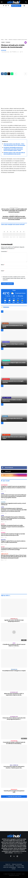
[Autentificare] (24, 6)
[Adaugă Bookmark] (25, 73)
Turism (8, 42)
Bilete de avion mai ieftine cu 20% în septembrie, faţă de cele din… (14, 694)
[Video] (25, 42)
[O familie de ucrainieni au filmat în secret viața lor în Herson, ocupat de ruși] (14, 632)
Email (3, 270)
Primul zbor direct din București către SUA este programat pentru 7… (14, 718)
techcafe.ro (14, 669)
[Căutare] (26, 2)
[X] (8, 5)
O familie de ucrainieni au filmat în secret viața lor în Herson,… (14, 645)
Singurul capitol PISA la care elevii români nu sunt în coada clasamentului (13, 541)
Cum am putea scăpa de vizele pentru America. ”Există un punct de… (14, 767)
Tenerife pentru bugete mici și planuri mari (14, 791)
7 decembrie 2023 (5, 51)
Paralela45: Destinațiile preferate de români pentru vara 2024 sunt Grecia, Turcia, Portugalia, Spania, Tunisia (13, 149)
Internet (3, 532)
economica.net (14, 692)
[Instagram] (6, 5)
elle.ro (3, 524)
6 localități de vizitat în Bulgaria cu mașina (14, 670)
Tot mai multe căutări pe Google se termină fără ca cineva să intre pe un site (13, 534)
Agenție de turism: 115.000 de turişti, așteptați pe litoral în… (14, 620)
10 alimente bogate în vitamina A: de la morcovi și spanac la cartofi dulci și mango (14, 548)
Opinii (2, 493)
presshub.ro (14, 789)
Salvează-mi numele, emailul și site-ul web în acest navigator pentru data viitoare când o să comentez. (14, 278)
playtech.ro (4, 485)
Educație (3, 539)
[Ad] (14, 453)
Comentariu (4, 251)
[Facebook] (3, 5)
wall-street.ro (14, 765)
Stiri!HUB (3, 50)
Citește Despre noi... (18, 852)
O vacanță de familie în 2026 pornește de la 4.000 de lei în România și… (14, 743)
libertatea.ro (4, 554)
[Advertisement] (14, 23)
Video (3, 42)
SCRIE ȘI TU (17, 5)
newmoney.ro (14, 618)
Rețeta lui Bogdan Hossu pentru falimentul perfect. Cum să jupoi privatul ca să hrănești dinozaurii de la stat (13, 518)
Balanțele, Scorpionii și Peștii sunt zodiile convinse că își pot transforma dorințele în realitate (12, 527)
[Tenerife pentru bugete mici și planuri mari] (14, 778)
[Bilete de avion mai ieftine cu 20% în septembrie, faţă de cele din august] (14, 681)
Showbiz (3, 502)
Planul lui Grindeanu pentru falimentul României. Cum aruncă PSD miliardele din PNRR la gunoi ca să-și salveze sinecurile (14, 510)
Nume (3, 264)
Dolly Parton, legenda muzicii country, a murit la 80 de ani (13, 504)
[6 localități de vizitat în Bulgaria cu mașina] (14, 658)
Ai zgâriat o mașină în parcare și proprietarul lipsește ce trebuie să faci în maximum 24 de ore (13, 488)
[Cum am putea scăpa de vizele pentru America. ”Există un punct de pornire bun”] (14, 754)
